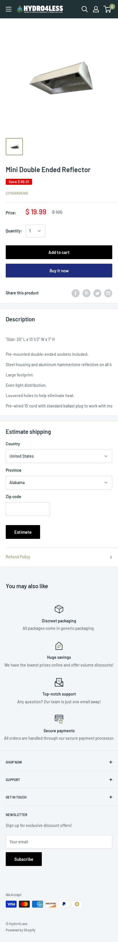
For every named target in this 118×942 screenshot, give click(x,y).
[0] (107, 9)
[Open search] (85, 9)
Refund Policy (18, 556)
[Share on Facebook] (76, 293)
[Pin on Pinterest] (86, 293)
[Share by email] (108, 293)
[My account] (96, 9)
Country (13, 443)
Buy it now (59, 270)
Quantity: (14, 230)
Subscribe (23, 859)
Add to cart (59, 252)
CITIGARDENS (17, 193)
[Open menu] (8, 9)
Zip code (13, 496)
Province (13, 470)
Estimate (23, 532)
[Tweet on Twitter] (97, 293)
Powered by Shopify (21, 930)
